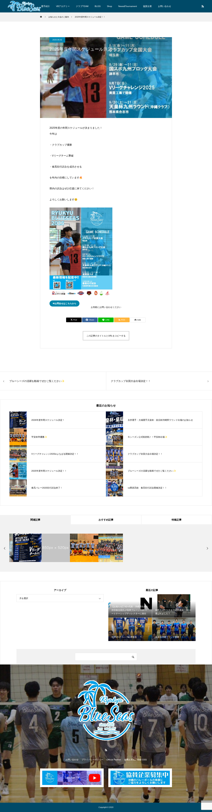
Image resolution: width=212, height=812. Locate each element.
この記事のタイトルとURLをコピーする (106, 335)
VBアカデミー (63, 6)
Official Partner (113, 759)
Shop (109, 6)
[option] (23, 548)
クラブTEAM (82, 6)
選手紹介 (45, 6)
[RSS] (202, 6)
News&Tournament (127, 6)
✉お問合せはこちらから (64, 303)
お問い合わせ (164, 6)
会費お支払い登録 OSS (135, 759)
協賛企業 (147, 6)
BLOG (98, 6)
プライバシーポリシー (92, 759)
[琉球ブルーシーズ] (24, 6)
